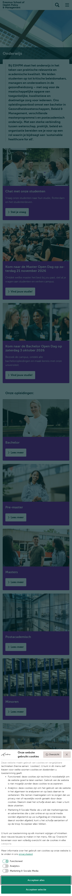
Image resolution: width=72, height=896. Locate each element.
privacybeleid (26, 854)
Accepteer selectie (36, 889)
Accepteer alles (36, 880)
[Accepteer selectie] (67, 754)
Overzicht (54, 754)
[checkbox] (12, 861)
